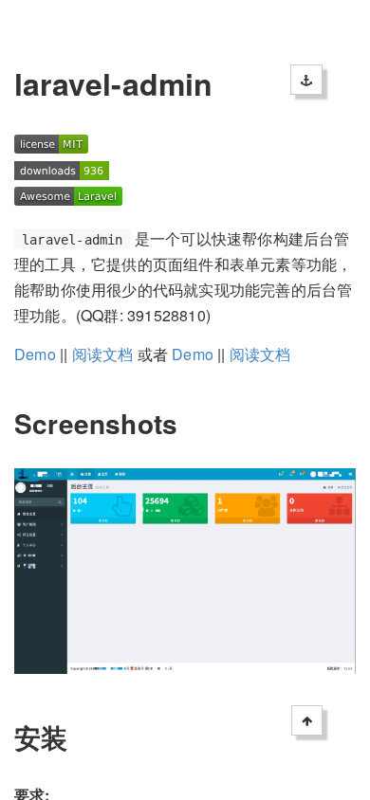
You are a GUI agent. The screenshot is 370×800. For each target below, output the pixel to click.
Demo (35, 354)
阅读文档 (103, 354)
